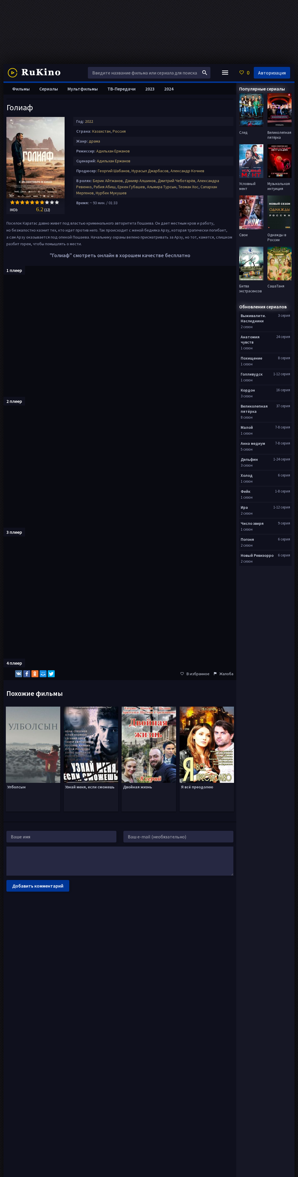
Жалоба (226, 673)
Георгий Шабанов (114, 170)
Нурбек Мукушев (111, 192)
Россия (119, 131)
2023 (150, 89)
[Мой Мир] (43, 673)
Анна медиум (253, 443)
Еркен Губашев (131, 186)
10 (56, 202)
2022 (89, 121)
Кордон (248, 390)
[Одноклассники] (34, 673)
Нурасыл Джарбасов (150, 170)
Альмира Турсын (161, 186)
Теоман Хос (188, 186)
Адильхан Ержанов (113, 151)
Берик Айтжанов (108, 180)
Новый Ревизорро (257, 555)
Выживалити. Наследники (253, 318)
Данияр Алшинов (140, 180)
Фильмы (21, 89)
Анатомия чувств (250, 339)
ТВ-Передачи (121, 89)
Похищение (251, 358)
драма (94, 141)
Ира (244, 507)
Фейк (245, 491)
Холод (247, 475)
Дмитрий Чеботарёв (176, 180)
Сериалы (48, 89)
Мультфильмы (83, 89)
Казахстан (101, 131)
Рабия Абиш (105, 186)
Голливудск (251, 374)
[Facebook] (26, 673)
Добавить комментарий (37, 886)
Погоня (247, 539)
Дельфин (249, 459)
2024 (168, 89)
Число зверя (252, 523)
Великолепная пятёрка (254, 408)
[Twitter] (51, 673)
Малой (247, 427)
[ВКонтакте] (18, 673)
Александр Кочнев (187, 170)
